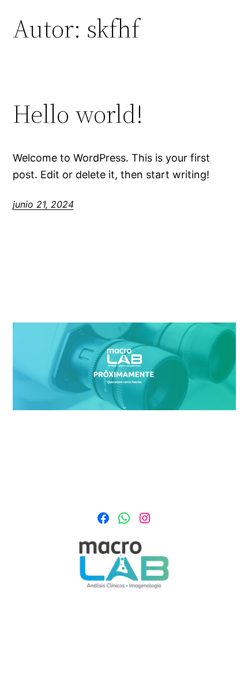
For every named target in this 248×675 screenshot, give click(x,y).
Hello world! (78, 114)
